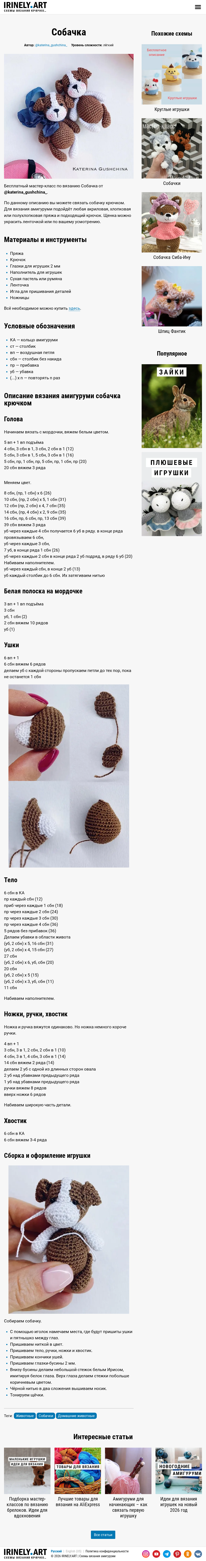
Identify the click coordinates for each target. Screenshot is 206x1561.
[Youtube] (156, 1554)
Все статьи (103, 1535)
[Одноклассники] (188, 1554)
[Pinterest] (177, 1554)
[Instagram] (146, 1554)
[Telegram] (167, 1554)
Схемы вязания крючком (25, 10)
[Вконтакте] (198, 1554)
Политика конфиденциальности (107, 1551)
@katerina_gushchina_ (51, 45)
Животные (25, 1416)
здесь (74, 308)
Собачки (46, 1416)
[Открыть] (198, 7)
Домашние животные (76, 1416)
